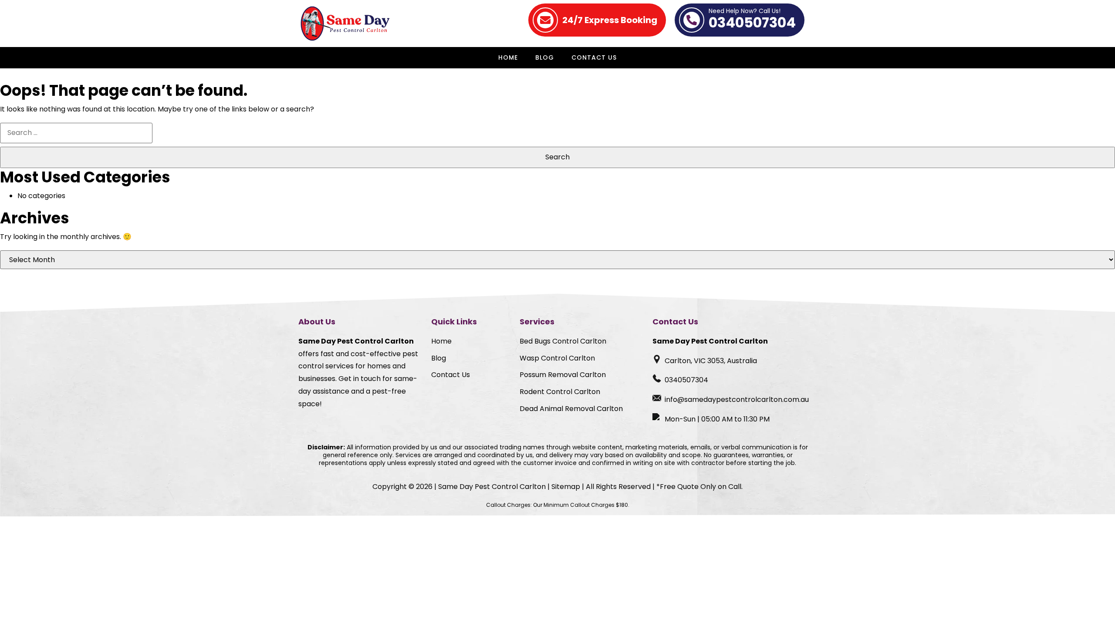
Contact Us (594, 57)
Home (508, 57)
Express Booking (609, 20)
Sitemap (565, 487)
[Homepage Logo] (347, 23)
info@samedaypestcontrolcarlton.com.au (737, 399)
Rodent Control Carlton (560, 392)
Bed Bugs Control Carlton (563, 341)
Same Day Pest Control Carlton (492, 487)
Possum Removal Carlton (563, 375)
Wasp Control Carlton (557, 358)
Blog (544, 57)
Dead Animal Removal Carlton (571, 409)
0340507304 (752, 20)
